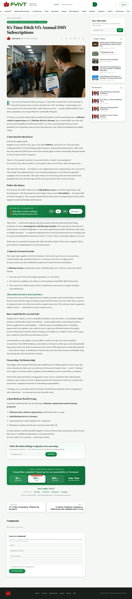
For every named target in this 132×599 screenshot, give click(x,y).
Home (9, 18)
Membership (53, 593)
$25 (58, 211)
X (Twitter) (45, 492)
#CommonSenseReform (62, 495)
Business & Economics (22, 11)
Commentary (37, 11)
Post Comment (17, 571)
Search (62, 593)
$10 (51, 211)
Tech (128, 11)
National (92, 11)
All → (121, 39)
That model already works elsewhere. (25, 294)
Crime (46, 11)
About (37, 593)
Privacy (69, 593)
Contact (44, 593)
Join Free (51, 454)
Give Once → (75, 211)
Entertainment (74, 11)
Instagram (64, 492)
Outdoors (101, 11)
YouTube (37, 492)
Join (120, 30)
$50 (65, 211)
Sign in (123, 4)
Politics (110, 11)
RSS (74, 593)
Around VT (8, 11)
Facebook (55, 492)
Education (54, 11)
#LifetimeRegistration (45, 495)
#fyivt (23, 495)
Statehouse (119, 11)
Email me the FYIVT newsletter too (23, 567)
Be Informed (16, 18)
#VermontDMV (31, 495)
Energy (63, 11)
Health (84, 11)
